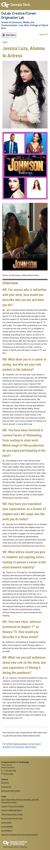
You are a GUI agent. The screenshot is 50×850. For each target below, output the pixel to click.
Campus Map (8, 774)
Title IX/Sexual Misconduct (12, 814)
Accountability (7, 827)
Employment (6, 787)
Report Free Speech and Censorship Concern (19, 835)
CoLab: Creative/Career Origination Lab (18, 15)
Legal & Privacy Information (12, 806)
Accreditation (6, 831)
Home (5, 42)
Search (42, 34)
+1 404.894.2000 (9, 771)
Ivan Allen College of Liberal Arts (24, 27)
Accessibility (6, 823)
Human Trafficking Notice (11, 810)
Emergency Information (10, 791)
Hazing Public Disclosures (12, 818)
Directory (5, 783)
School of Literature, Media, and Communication (17, 24)
